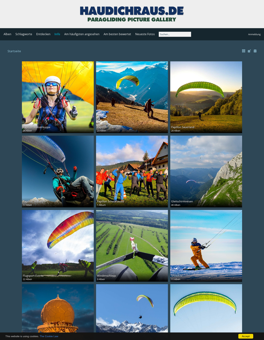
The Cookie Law (49, 336)
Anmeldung (254, 34)
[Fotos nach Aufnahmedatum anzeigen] (255, 51)
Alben (7, 34)
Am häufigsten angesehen (81, 34)
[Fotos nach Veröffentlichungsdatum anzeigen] (249, 51)
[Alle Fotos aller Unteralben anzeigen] (244, 51)
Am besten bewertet (117, 34)
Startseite (14, 51)
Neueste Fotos (145, 34)
